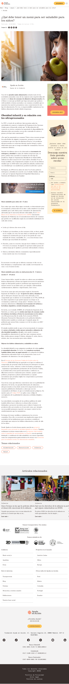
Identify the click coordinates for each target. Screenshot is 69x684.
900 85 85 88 (34, 621)
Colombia (40, 586)
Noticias (5, 586)
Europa (39, 565)
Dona (4, 565)
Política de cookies (34, 679)
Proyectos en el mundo (44, 550)
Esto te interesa (6, 571)
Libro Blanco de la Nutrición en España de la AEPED (20, 214)
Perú (38, 576)
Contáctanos (34, 626)
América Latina (42, 555)
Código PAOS (16, 393)
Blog (4, 581)
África (39, 560)
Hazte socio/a (7, 555)
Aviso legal (34, 677)
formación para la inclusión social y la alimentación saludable (22, 438)
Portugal (40, 591)
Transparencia (7, 576)
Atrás (5, 10)
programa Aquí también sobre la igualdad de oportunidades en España (21, 432)
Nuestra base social (9, 600)
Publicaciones (7, 595)
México (39, 581)
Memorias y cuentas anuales (12, 591)
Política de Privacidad (34, 675)
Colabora (4, 550)
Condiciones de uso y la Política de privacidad (57, 187)
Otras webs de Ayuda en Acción (47, 571)
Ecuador (39, 595)
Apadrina (6, 560)
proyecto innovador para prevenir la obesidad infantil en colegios (20, 428)
